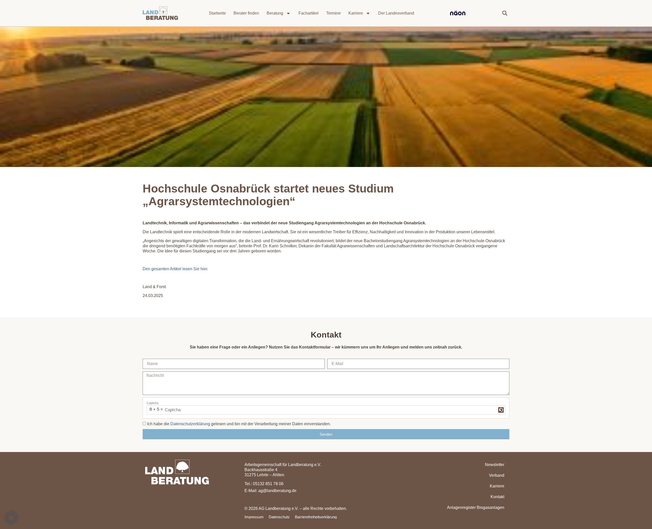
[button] (504, 13)
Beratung (275, 13)
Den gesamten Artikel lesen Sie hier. (175, 269)
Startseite (217, 13)
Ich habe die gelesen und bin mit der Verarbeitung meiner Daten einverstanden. (239, 424)
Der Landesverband (396, 13)
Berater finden (246, 13)
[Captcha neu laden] (501, 410)
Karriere (355, 13)
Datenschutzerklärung (190, 424)
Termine (333, 13)
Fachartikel (308, 13)
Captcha (152, 403)
